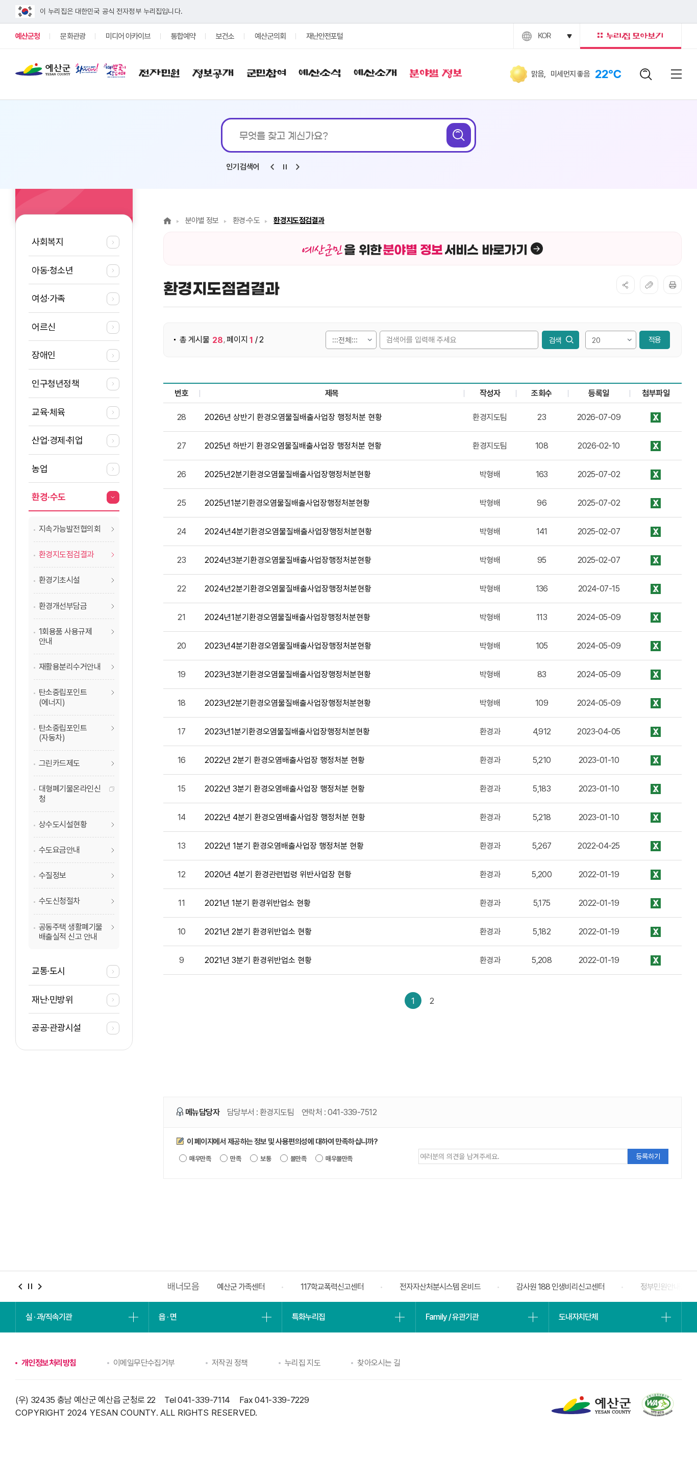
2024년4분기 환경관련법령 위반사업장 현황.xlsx (656, 531)
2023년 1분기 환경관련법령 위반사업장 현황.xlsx (656, 731)
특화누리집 (308, 1317)
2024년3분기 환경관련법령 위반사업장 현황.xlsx (656, 560)
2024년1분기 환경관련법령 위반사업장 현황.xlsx (656, 617)
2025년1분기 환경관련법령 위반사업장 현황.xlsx (656, 503)
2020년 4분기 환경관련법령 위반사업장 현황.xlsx (656, 874)
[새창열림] (87, 68)
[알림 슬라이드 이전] (272, 167)
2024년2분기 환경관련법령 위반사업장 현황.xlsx (656, 588)
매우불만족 (339, 1159)
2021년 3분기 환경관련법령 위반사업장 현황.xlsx (656, 960)
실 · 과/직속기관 (49, 1317)
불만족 (298, 1159)
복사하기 (649, 285)
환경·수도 (246, 220)
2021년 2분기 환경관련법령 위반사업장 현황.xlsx (656, 931)
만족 (235, 1159)
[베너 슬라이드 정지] (30, 1286)
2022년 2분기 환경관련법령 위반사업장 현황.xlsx (656, 760)
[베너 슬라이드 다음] (39, 1286)
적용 (655, 339)
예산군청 (42, 72)
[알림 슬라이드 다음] (297, 167)
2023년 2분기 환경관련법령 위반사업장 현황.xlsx (656, 703)
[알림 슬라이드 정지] (285, 167)
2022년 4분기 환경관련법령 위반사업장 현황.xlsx (656, 817)
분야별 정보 (202, 220)
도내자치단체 (578, 1317)
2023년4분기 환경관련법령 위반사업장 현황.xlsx (656, 645)
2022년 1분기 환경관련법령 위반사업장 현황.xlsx (656, 845)
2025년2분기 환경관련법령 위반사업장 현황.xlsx (656, 474)
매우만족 (199, 1159)
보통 (265, 1159)
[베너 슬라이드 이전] (20, 1286)
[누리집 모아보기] (631, 35)
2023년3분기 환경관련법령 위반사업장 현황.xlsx (656, 674)
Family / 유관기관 (452, 1317)
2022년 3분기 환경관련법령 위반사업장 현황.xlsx (656, 788)
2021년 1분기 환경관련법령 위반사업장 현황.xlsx (656, 903)
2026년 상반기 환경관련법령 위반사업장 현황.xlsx (656, 417)
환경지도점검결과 (299, 220)
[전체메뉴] (676, 74)
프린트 (672, 285)
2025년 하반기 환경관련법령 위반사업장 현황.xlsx (656, 445)
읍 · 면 (167, 1317)
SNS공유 (625, 285)
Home (167, 220)
